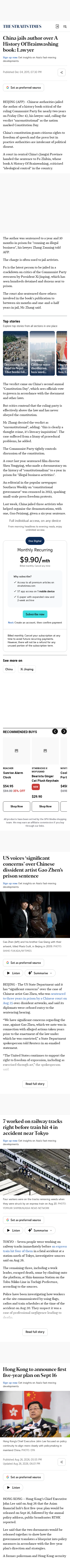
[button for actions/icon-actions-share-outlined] (62, 72)
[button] (57, 26)
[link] (22, 26)
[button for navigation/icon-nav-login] (57, 26)
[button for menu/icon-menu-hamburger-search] (65, 26)
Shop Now (16, 806)
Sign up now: (10, 57)
